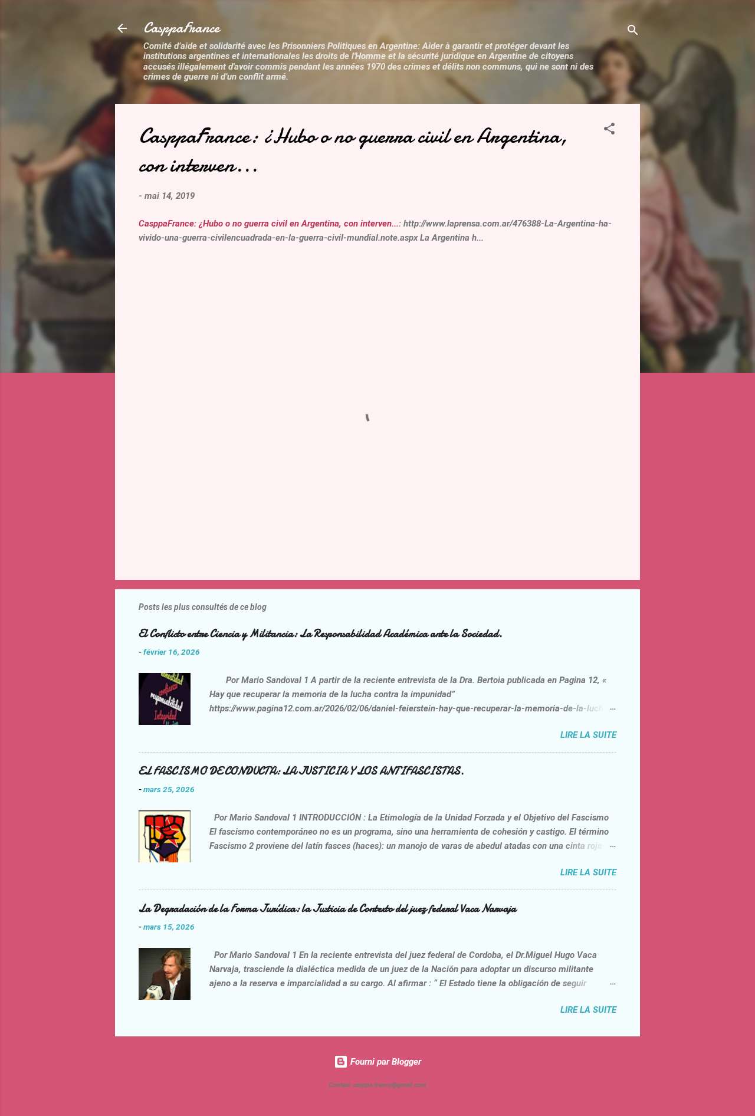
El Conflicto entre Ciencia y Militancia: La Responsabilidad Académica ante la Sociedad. (321, 633)
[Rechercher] (633, 32)
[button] (609, 131)
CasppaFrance (181, 28)
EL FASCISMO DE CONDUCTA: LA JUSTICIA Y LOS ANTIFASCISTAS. (301, 771)
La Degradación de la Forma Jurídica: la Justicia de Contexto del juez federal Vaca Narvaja (327, 908)
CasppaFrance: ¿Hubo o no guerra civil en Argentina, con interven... (269, 223)
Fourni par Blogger (384, 1061)
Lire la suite (588, 735)
